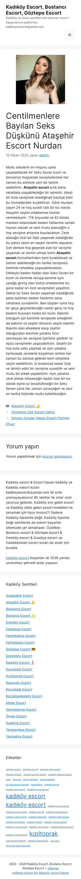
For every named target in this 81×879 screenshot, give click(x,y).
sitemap (53, 868)
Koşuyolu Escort (18, 683)
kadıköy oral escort (15, 822)
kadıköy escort (17, 558)
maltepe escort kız (25, 873)
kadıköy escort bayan (58, 806)
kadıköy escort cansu (16, 812)
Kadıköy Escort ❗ (20, 663)
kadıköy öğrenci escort (62, 827)
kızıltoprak (43, 833)
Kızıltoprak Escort (19, 676)
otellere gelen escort (38, 841)
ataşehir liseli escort (50, 769)
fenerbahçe (36, 784)
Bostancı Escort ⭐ (21, 616)
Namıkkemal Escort (21, 710)
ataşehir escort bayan (54, 873)
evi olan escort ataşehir (17, 784)
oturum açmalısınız (57, 456)
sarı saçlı (54, 841)
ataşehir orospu (13, 774)
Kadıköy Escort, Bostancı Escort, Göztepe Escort (36, 10)
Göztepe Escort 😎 (20, 649)
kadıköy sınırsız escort (55, 822)
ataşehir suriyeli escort (34, 774)
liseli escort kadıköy (16, 841)
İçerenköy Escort (19, 656)
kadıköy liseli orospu (59, 817)
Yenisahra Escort (19, 736)
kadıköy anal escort (15, 789)
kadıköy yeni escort (39, 827)
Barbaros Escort (18, 609)
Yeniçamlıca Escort (21, 730)
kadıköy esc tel (36, 812)
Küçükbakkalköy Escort (24, 696)
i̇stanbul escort (51, 784)
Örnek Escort (16, 716)
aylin (8, 779)
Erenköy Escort (17, 622)
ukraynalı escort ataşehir (18, 845)
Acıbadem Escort (19, 596)
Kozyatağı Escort (19, 689)
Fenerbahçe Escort (21, 636)
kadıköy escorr (26, 796)
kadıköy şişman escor (17, 835)
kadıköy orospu (34, 822)
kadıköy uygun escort (16, 827)
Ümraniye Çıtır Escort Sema (33, 412)
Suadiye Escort (18, 723)
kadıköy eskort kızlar (16, 817)
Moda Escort (16, 703)
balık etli (17, 779)
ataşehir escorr (13, 769)
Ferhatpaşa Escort (20, 642)
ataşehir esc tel (30, 769)
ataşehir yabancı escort (60, 774)
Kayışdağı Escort (19, 669)
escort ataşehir (30, 779)
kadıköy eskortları (38, 817)
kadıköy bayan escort (38, 789)
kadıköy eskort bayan (57, 812)
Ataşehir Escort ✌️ (25, 406)
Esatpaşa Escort (18, 629)
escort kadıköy (47, 779)
